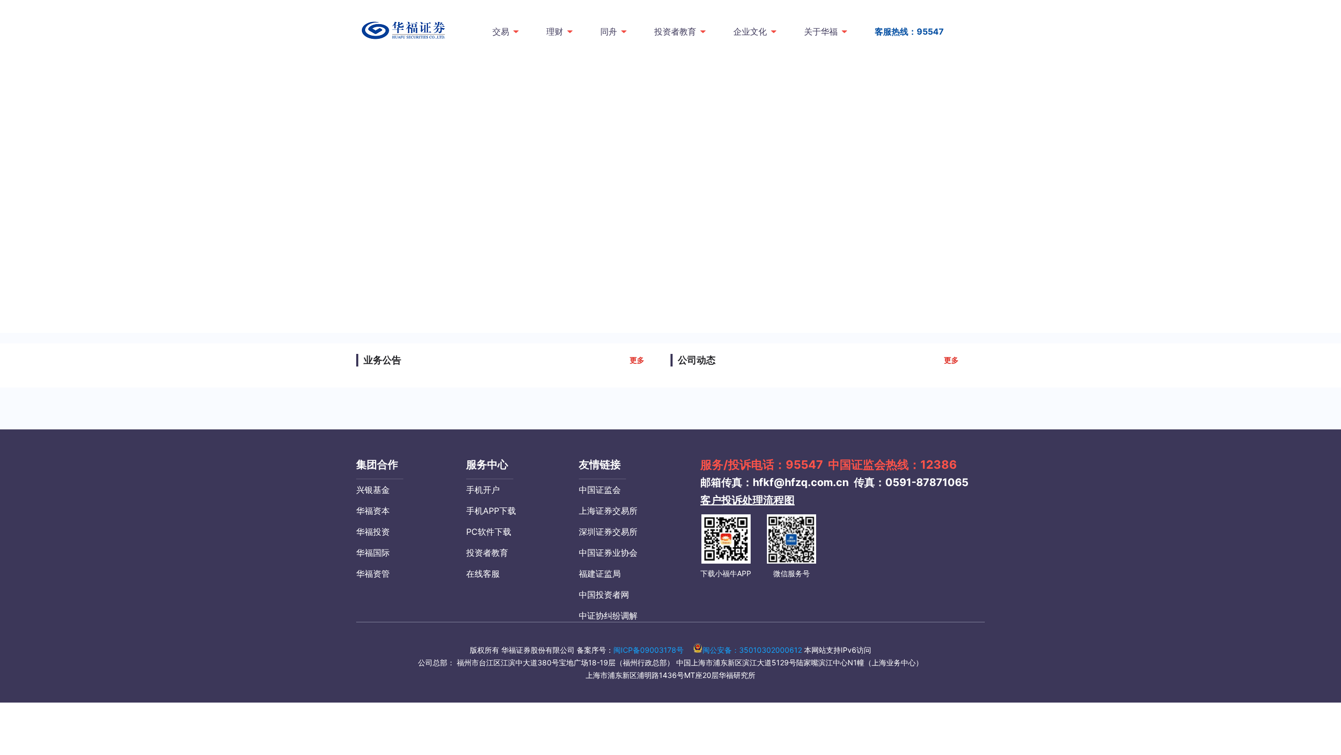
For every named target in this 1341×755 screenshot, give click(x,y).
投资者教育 (675, 31)
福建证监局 (600, 573)
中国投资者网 (604, 594)
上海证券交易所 (608, 510)
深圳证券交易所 (608, 531)
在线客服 (483, 573)
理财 (554, 31)
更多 (637, 359)
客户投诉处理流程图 (747, 500)
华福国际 (373, 552)
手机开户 (483, 489)
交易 (500, 31)
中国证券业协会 (608, 552)
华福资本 (373, 510)
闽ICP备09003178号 (648, 649)
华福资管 (373, 573)
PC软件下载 (488, 531)
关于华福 (821, 31)
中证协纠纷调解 (608, 615)
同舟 (608, 31)
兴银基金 (373, 489)
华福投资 (373, 531)
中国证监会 (600, 489)
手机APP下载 (491, 510)
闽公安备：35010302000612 (752, 649)
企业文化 (750, 31)
